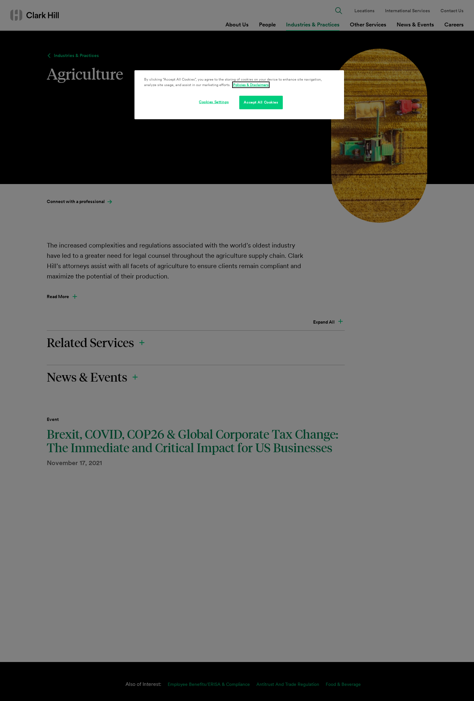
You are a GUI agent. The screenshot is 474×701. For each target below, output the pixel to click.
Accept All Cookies (261, 102)
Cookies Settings (214, 102)
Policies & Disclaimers (251, 85)
